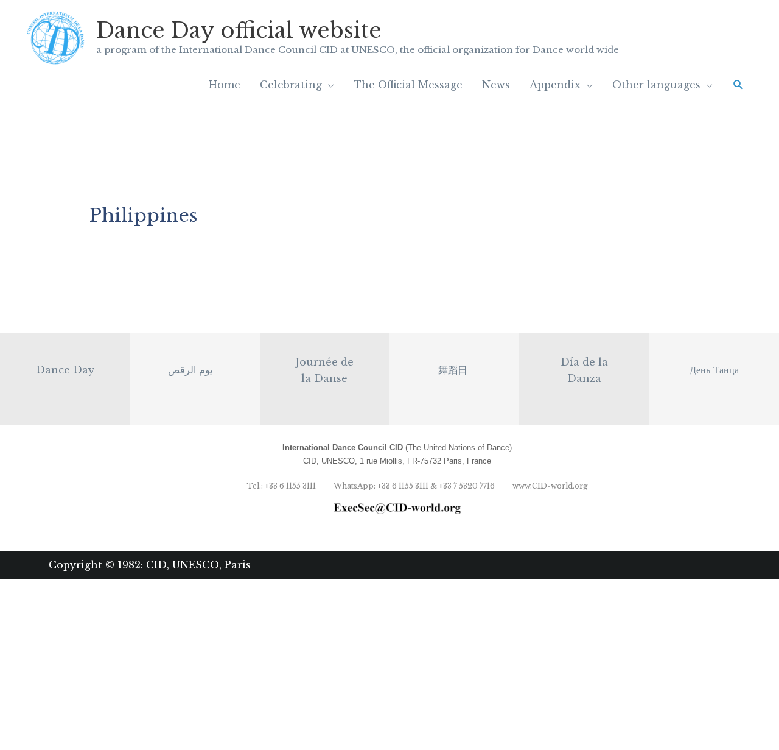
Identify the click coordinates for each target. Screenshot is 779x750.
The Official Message (408, 85)
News (496, 85)
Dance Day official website (239, 30)
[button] (738, 85)
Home (224, 85)
